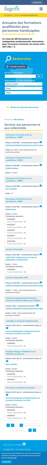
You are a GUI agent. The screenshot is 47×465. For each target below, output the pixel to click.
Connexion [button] (37, 2)
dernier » (34, 430)
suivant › (30, 430)
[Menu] (41, 9)
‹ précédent (12, 425)
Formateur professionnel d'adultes (20, 388)
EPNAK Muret (11, 209)
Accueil (16, 15)
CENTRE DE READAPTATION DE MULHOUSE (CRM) (24, 145)
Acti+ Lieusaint (11, 189)
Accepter (6, 462)
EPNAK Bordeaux (12, 168)
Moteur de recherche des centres (24, 107)
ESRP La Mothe (11, 364)
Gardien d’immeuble (14, 249)
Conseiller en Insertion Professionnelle (22, 321)
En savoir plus (12, 457)
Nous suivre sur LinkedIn (12, 445)
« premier (8, 425)
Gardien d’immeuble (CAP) (17, 277)
